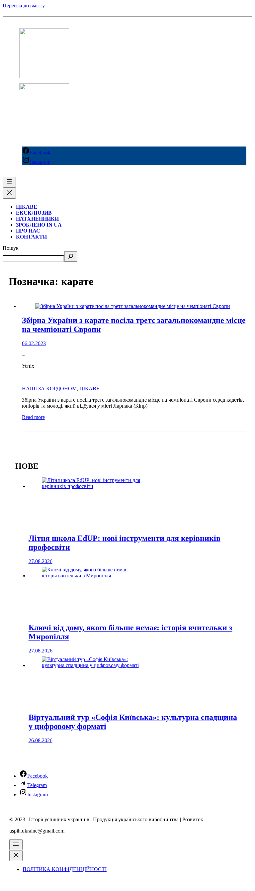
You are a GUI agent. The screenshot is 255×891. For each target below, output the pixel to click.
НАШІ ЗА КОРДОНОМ (49, 388)
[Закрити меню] (9, 193)
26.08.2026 (40, 740)
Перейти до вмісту (24, 5)
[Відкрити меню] (9, 182)
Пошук (11, 248)
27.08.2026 (40, 561)
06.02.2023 (34, 343)
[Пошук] (70, 256)
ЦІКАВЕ (89, 388)
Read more (33, 417)
